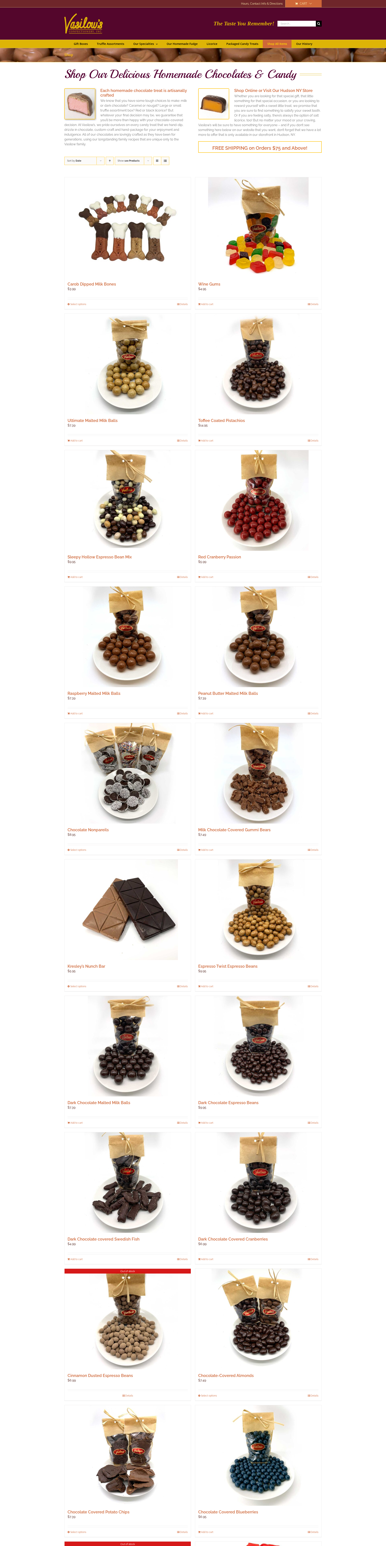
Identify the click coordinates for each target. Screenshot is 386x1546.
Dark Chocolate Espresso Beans (228, 1102)
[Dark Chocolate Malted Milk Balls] (128, 1046)
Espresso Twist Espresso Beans (228, 966)
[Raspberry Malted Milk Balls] (128, 637)
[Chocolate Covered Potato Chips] (128, 1455)
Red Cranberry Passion (219, 557)
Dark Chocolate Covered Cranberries (233, 1239)
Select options (78, 304)
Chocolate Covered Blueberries (228, 1512)
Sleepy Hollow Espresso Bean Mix (100, 557)
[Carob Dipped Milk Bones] (128, 227)
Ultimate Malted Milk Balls (93, 420)
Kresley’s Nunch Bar (86, 966)
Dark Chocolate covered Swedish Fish (104, 1239)
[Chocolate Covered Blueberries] (258, 1455)
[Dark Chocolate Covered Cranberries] (258, 1182)
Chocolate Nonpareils (88, 829)
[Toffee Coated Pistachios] (258, 364)
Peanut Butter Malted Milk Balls (228, 693)
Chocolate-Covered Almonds (226, 1375)
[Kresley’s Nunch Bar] (128, 909)
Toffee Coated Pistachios (221, 420)
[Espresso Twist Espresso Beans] (258, 909)
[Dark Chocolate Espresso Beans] (258, 1046)
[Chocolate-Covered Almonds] (258, 1319)
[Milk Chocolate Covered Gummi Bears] (258, 773)
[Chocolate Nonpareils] (128, 773)
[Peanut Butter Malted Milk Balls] (258, 637)
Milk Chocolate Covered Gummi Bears (234, 829)
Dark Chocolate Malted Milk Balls (99, 1102)
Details (184, 304)
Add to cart (207, 304)
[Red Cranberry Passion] (258, 500)
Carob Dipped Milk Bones (92, 284)
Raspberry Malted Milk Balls (94, 693)
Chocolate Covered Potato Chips (98, 1512)
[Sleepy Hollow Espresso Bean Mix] (128, 500)
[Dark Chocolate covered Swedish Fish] (128, 1182)
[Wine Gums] (258, 227)
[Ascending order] (110, 161)
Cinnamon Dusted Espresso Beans (100, 1375)
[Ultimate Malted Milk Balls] (128, 364)
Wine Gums (209, 284)
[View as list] (165, 161)
